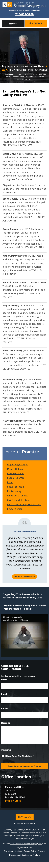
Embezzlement (15, 508)
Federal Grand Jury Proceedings (24, 504)
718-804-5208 (24, 14)
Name (4, 679)
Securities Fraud (15, 486)
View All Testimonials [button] (24, 576)
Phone (4, 708)
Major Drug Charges (17, 464)
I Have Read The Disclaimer (19, 756)
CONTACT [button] (37, 23)
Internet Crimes (15, 473)
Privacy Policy (30, 851)
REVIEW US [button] (24, 817)
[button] (13, 23)
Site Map (18, 851)
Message (5, 722)
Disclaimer (6, 749)
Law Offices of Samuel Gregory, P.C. (26, 843)
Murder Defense (15, 468)
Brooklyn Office (13, 800)
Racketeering (14, 491)
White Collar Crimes (17, 495)
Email (4, 694)
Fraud (10, 482)
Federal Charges (15, 477)
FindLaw (36, 855)
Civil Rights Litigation (18, 500)
